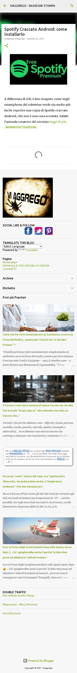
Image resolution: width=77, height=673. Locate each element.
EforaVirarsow (12, 613)
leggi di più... (59, 122)
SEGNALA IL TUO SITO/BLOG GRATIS (26, 265)
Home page (10, 262)
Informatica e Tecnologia (21, 127)
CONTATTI (9, 269)
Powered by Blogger (40, 660)
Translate (32, 250)
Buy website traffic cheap (18, 595)
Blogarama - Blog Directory (20, 604)
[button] (6, 46)
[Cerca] (72, 5)
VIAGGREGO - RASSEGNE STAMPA (32, 5)
